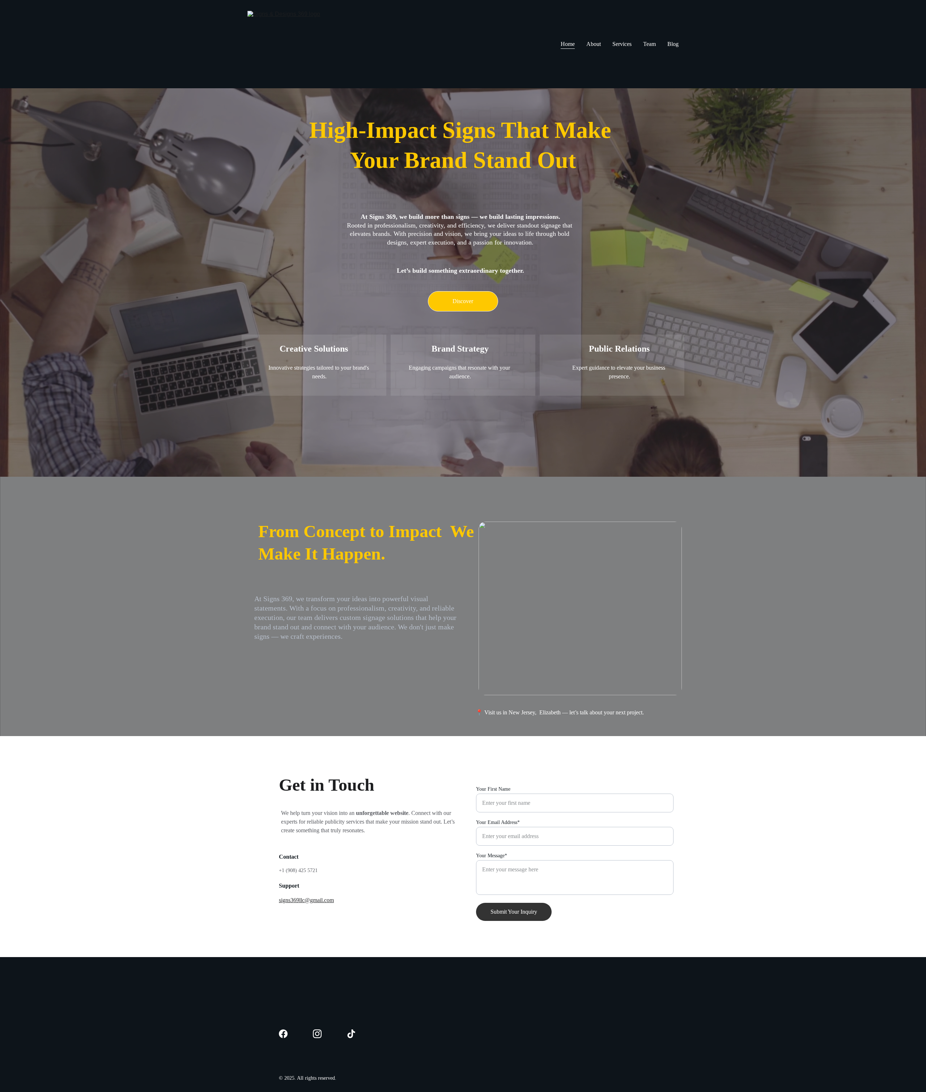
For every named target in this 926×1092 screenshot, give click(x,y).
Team (649, 44)
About (593, 44)
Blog (673, 44)
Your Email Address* (498, 822)
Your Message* (491, 855)
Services (622, 44)
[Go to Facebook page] (283, 1033)
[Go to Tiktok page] (351, 1033)
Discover (463, 301)
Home (568, 44)
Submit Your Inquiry (513, 912)
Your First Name (493, 789)
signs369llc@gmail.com (306, 900)
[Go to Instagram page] (317, 1033)
